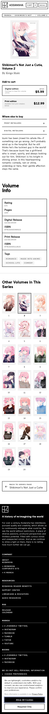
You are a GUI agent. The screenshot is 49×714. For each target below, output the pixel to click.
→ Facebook (8, 633)
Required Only (24, 706)
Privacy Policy (37, 694)
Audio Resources (11, 598)
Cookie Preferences (16, 674)
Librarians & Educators (15, 594)
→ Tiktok (6, 640)
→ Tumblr (7, 636)
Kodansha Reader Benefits (17, 586)
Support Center (11, 590)
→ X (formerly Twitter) (15, 626)
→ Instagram (9, 629)
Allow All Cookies (24, 700)
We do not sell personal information (23, 670)
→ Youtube (7, 643)
